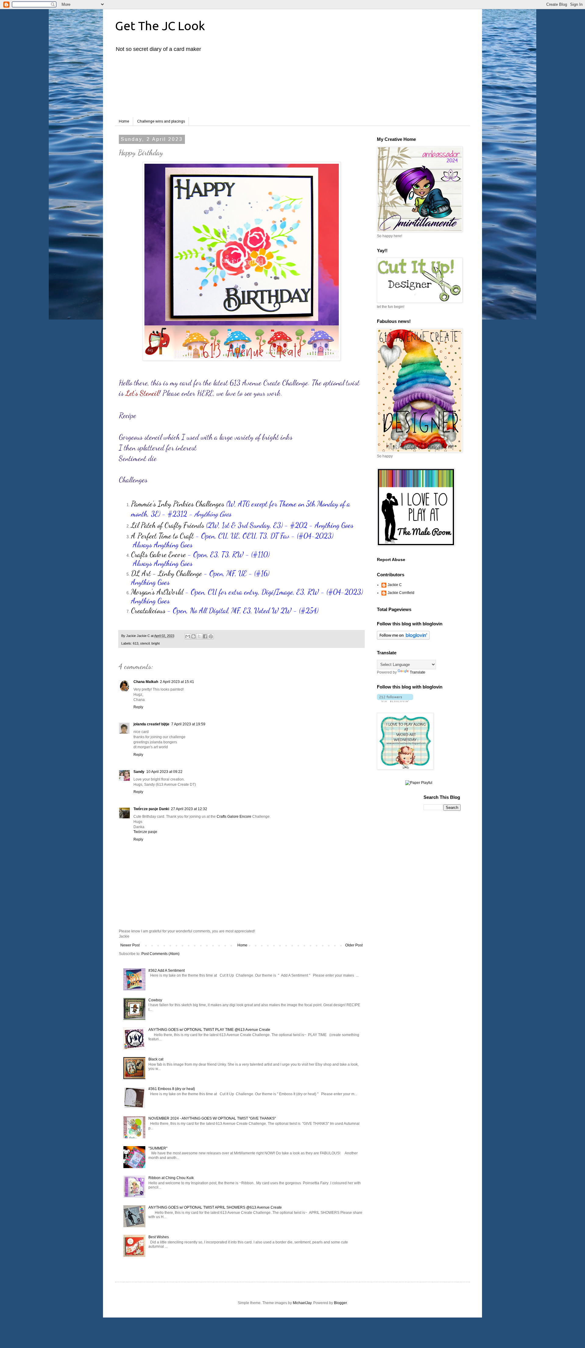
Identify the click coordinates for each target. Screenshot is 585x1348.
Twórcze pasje (145, 832)
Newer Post (130, 945)
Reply (138, 707)
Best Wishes (158, 1237)
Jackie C (395, 585)
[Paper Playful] (418, 783)
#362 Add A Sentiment (166, 970)
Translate (417, 672)
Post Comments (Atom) (160, 954)
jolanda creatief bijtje (151, 724)
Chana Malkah (145, 682)
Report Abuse (391, 559)
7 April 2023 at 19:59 (188, 724)
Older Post (354, 945)
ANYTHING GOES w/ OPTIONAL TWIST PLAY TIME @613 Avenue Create (209, 1030)
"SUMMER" (157, 1148)
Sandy (138, 772)
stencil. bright (150, 643)
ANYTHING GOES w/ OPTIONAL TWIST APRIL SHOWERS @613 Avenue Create (215, 1207)
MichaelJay (302, 1303)
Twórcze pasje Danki (151, 809)
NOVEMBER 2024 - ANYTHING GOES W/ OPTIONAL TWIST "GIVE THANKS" (212, 1118)
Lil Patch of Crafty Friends (167, 525)
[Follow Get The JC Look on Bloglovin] (403, 638)
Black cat (155, 1059)
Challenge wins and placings (161, 121)
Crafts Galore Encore (158, 554)
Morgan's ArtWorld (157, 592)
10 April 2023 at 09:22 (164, 772)
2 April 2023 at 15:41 (177, 682)
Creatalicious (148, 610)
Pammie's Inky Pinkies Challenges (177, 503)
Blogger (340, 1303)
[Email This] (188, 636)
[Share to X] (199, 636)
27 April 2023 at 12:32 (189, 809)
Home (124, 121)
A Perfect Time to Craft (162, 535)
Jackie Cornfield (401, 593)
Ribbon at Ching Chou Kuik (171, 1178)
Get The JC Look (160, 26)
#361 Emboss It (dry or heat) (171, 1089)
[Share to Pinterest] (211, 636)
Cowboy (155, 1000)
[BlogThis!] (193, 636)
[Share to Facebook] (205, 636)
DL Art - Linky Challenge (166, 573)
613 (135, 643)
